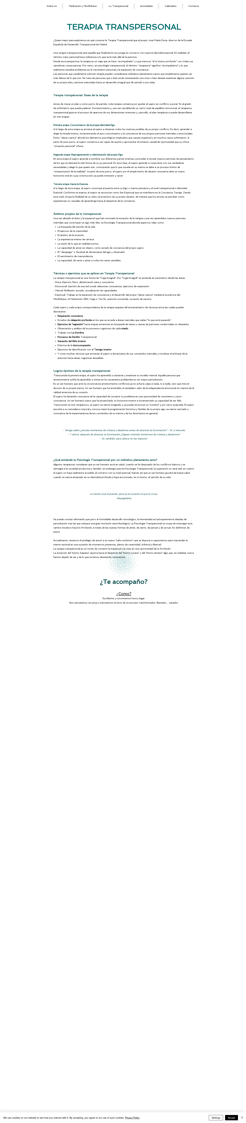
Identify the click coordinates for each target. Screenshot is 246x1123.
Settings (216, 1117)
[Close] (242, 1117)
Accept (231, 1117)
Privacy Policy (132, 1117)
